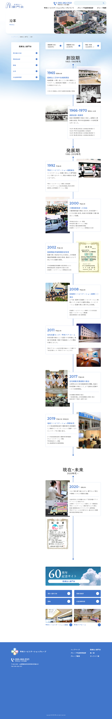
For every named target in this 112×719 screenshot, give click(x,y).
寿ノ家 (92, 653)
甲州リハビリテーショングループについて (59, 8)
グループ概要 (101, 8)
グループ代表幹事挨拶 (85, 8)
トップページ (75, 650)
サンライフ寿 (94, 656)
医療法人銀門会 (95, 650)
